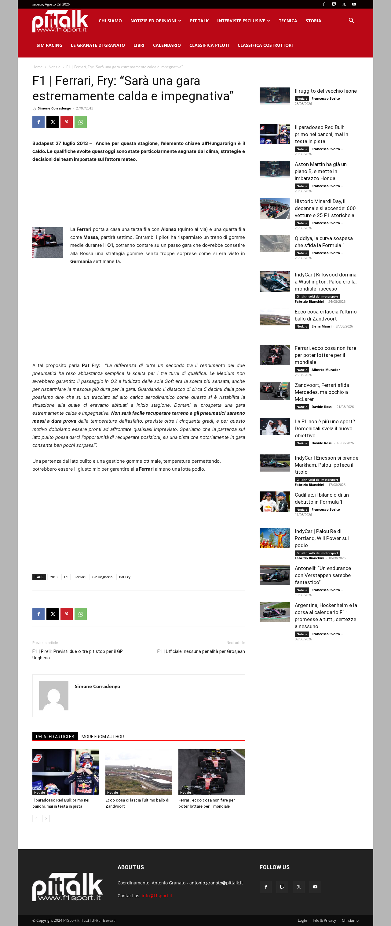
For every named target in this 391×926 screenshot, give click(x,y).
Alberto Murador (326, 369)
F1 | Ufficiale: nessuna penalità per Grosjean (201, 651)
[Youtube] (354, 4)
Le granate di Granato (98, 45)
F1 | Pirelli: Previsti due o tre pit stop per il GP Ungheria (77, 655)
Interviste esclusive (241, 21)
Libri (138, 45)
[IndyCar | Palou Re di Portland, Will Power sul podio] (275, 538)
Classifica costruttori (265, 45)
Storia (313, 21)
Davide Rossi (322, 406)
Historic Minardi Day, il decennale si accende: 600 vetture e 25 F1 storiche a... (326, 208)
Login (302, 920)
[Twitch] (333, 4)
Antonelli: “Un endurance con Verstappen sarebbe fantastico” (323, 575)
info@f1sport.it (157, 895)
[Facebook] (323, 4)
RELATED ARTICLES (55, 736)
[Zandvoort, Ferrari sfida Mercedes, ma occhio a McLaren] (275, 391)
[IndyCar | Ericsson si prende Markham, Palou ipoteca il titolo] (275, 463)
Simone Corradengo (54, 108)
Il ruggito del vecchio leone (326, 91)
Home (37, 66)
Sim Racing (49, 45)
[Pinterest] (66, 122)
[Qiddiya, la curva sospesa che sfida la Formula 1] (275, 243)
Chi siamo (110, 21)
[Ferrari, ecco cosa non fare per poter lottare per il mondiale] (211, 772)
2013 (53, 577)
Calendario (167, 45)
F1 (66, 577)
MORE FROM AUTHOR (103, 736)
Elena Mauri (321, 326)
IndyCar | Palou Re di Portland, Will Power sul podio (322, 538)
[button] (351, 21)
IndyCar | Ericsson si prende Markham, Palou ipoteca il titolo (326, 465)
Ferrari (80, 577)
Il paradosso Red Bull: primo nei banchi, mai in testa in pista (321, 134)
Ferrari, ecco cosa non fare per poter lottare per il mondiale (325, 355)
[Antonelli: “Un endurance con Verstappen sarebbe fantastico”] (275, 575)
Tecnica (288, 21)
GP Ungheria (102, 577)
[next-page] (46, 818)
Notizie (54, 66)
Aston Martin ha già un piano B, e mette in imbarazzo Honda (321, 171)
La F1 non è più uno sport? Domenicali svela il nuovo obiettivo (325, 428)
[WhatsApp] (81, 122)
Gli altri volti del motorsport (317, 296)
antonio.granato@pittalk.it (216, 883)
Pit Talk (199, 21)
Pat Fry (124, 577)
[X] (344, 4)
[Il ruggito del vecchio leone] (275, 96)
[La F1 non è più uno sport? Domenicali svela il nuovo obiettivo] (275, 426)
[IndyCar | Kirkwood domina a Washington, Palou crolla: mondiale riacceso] (275, 281)
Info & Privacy (324, 920)
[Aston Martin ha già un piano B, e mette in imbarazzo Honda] (275, 169)
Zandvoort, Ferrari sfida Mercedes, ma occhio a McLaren (322, 392)
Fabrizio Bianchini (309, 301)
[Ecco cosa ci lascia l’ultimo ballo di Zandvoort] (138, 772)
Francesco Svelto (326, 98)
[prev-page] (36, 818)
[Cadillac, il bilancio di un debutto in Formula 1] (275, 501)
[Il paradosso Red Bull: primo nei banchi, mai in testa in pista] (65, 772)
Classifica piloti (209, 45)
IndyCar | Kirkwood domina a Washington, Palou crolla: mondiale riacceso (326, 282)
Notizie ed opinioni (153, 21)
